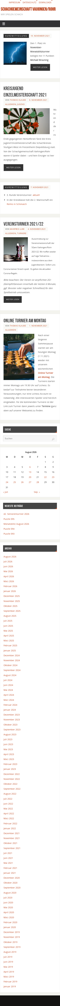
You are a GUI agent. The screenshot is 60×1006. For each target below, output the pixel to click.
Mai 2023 (8, 749)
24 (7, 482)
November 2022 (12, 778)
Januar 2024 (10, 709)
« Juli (5, 491)
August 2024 (10, 675)
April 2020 (9, 912)
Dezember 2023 (12, 714)
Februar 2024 (10, 704)
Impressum (14, 2)
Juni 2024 (8, 685)
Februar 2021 (10, 867)
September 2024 (12, 670)
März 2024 (9, 699)
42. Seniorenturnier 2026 (16, 513)
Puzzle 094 (9, 528)
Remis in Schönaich (17, 204)
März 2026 (9, 581)
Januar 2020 (10, 927)
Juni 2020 (8, 902)
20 (30, 477)
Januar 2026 (10, 591)
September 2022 (12, 788)
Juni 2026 (8, 566)
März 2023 (9, 759)
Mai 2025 (8, 630)
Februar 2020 (10, 922)
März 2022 (9, 818)
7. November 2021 (40, 187)
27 (30, 482)
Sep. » (37, 491)
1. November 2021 (38, 325)
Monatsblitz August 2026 (16, 523)
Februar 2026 (10, 586)
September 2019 (12, 947)
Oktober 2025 (10, 606)
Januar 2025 (10, 650)
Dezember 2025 (12, 596)
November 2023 (12, 719)
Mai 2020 (8, 907)
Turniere (21, 233)
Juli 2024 (8, 680)
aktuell (36, 195)
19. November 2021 (40, 36)
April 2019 (9, 971)
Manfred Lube (17, 229)
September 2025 (12, 610)
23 (53, 477)
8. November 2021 (38, 100)
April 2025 (9, 635)
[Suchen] (53, 439)
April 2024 (9, 694)
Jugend (21, 104)
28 (37, 482)
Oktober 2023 (10, 724)
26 (22, 482)
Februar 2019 (10, 981)
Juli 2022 (8, 798)
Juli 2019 (8, 956)
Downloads (45, 2)
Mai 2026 (8, 571)
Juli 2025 (8, 620)
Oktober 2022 (10, 783)
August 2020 (10, 892)
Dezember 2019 (12, 932)
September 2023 (12, 729)
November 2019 (12, 937)
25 (14, 482)
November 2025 (12, 601)
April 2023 (9, 754)
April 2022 (9, 813)
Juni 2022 (8, 803)
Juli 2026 (8, 561)
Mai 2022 (8, 808)
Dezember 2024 (12, 655)
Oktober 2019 (10, 942)
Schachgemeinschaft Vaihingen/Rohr (28, 9)
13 (30, 472)
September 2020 (12, 887)
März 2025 (9, 640)
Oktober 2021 (10, 843)
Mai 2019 (8, 966)
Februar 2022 (10, 823)
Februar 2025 (10, 645)
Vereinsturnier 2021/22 (23, 224)
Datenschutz (29, 2)
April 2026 (9, 576)
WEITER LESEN (40, 67)
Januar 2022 (10, 828)
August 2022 (10, 793)
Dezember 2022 (12, 774)
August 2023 (10, 734)
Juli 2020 (8, 897)
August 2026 (10, 556)
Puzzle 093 (9, 533)
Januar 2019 (10, 986)
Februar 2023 (10, 764)
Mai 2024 (8, 689)
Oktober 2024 (10, 665)
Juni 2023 (8, 744)
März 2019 (9, 976)
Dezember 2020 (12, 877)
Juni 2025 (8, 625)
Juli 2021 (8, 853)
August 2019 (10, 951)
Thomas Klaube (18, 100)
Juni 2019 (8, 961)
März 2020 (9, 917)
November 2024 (12, 660)
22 (45, 477)
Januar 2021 (10, 872)
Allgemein (10, 104)
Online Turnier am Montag (25, 320)
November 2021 (12, 838)
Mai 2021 (8, 862)
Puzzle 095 (9, 519)
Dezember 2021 (12, 833)
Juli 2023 (8, 739)
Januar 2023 (10, 769)
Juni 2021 (8, 858)
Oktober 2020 (10, 882)
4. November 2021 (37, 229)
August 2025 (10, 615)
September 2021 (12, 848)
